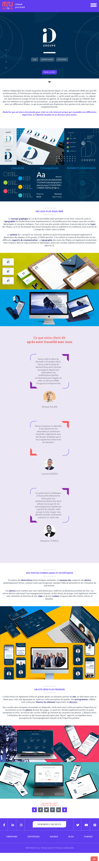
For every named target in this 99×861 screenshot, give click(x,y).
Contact (88, 836)
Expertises (34, 836)
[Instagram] (21, 825)
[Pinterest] (94, 825)
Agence (54, 836)
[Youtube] (86, 825)
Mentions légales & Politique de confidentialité (57, 848)
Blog (71, 836)
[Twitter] (77, 825)
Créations (11, 836)
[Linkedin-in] (12, 825)
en (94, 859)
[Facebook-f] (4, 825)
